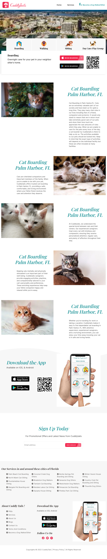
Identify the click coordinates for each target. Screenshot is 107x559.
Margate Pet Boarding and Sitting (17, 488)
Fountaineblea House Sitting (15, 482)
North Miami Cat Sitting (17, 478)
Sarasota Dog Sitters (67, 480)
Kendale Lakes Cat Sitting (43, 487)
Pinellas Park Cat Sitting (68, 491)
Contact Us (12, 525)
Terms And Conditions (17, 529)
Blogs (10, 522)
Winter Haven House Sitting (91, 475)
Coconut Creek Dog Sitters (41, 475)
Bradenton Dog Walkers (43, 480)
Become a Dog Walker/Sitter (94, 5)
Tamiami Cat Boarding (42, 484)
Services (70, 5)
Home (59, 5)
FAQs (10, 511)
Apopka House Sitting (42, 491)
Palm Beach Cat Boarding (18, 474)
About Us (12, 518)
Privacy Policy (58, 550)
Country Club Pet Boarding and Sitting (90, 481)
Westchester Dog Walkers (69, 484)
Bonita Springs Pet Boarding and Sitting (65, 475)
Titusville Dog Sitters (92, 486)
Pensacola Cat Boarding (68, 487)
